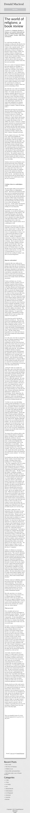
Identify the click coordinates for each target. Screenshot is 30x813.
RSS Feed (15, 811)
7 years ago (12, 753)
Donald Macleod (14, 4)
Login (15, 812)
